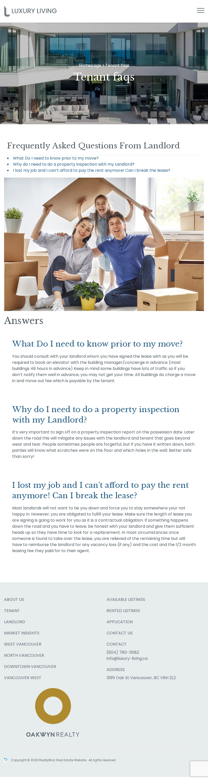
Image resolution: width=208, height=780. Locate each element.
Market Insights (21, 633)
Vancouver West (22, 678)
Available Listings (126, 599)
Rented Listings (123, 611)
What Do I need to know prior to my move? (56, 158)
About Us (14, 599)
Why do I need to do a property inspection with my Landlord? (73, 164)
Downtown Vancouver (30, 666)
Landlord (14, 622)
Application (120, 622)
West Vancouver (22, 644)
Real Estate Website (71, 760)
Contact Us (120, 633)
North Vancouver (24, 655)
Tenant (12, 611)
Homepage (90, 66)
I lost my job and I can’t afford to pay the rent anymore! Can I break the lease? (91, 170)
